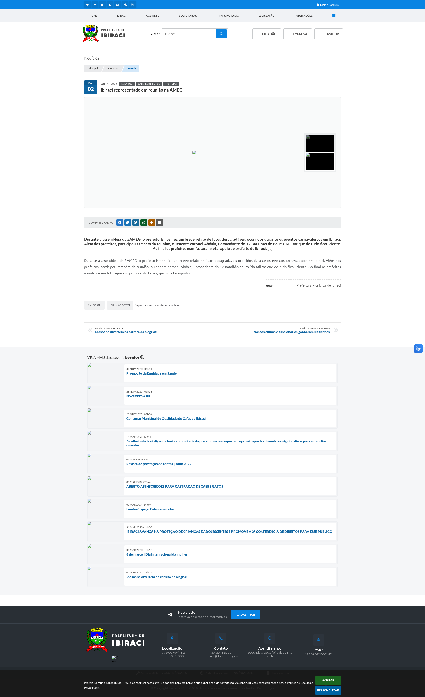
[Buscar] (221, 33)
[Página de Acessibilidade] (132, 4)
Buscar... (156, 34)
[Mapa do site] (125, 4)
